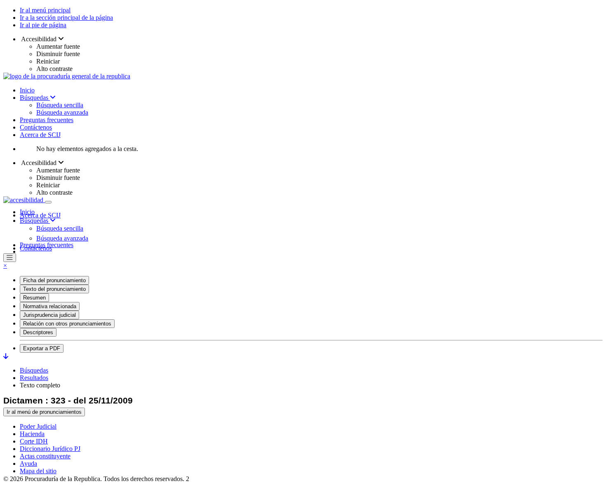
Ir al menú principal (45, 10)
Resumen (34, 298)
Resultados (34, 377)
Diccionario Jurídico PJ (50, 448)
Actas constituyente (45, 456)
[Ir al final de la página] (5, 356)
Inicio (27, 90)
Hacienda (32, 433)
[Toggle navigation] (48, 202)
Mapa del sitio (38, 470)
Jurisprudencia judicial (49, 315)
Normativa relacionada (49, 306)
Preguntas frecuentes (46, 119)
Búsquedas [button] (35, 220)
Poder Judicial (38, 426)
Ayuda (28, 463)
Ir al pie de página (43, 24)
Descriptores (38, 332)
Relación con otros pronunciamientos (67, 324)
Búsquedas (35, 97)
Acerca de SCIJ (40, 134)
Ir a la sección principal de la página (66, 17)
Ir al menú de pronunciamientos (44, 412)
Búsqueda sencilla (59, 105)
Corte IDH (34, 441)
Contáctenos (36, 127)
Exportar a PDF (41, 348)
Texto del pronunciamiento (54, 289)
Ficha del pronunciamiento (54, 280)
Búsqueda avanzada (62, 112)
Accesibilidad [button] (39, 38)
